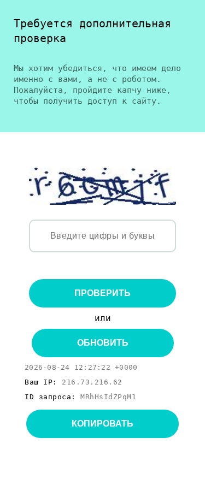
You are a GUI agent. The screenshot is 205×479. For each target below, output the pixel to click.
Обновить (102, 342)
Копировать (102, 423)
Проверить (102, 293)
